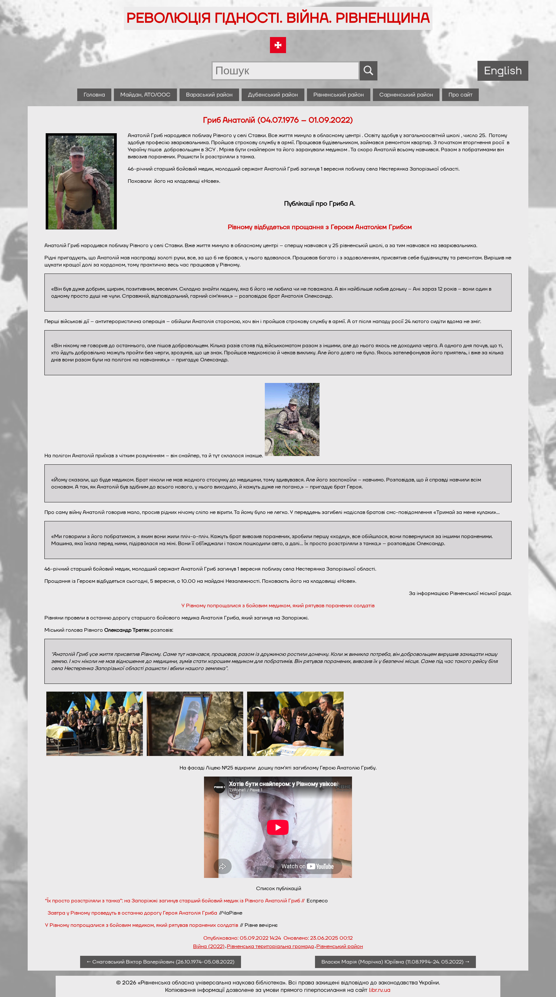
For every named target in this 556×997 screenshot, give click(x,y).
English (503, 70)
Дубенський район (273, 94)
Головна (94, 94)
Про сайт (460, 94)
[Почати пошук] (368, 70)
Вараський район (209, 94)
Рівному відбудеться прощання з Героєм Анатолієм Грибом (320, 227)
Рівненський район (338, 94)
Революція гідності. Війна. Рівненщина (278, 18)
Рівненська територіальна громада (270, 946)
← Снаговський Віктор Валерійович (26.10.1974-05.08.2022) (161, 961)
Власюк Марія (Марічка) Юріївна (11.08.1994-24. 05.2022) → (395, 961)
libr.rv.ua (379, 990)
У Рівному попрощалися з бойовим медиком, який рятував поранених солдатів (278, 605)
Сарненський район (406, 94)
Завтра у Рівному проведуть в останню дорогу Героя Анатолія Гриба (132, 913)
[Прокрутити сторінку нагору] (543, 984)
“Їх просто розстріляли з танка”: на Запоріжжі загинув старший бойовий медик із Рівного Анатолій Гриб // (175, 900)
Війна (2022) (209, 946)
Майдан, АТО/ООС (145, 94)
